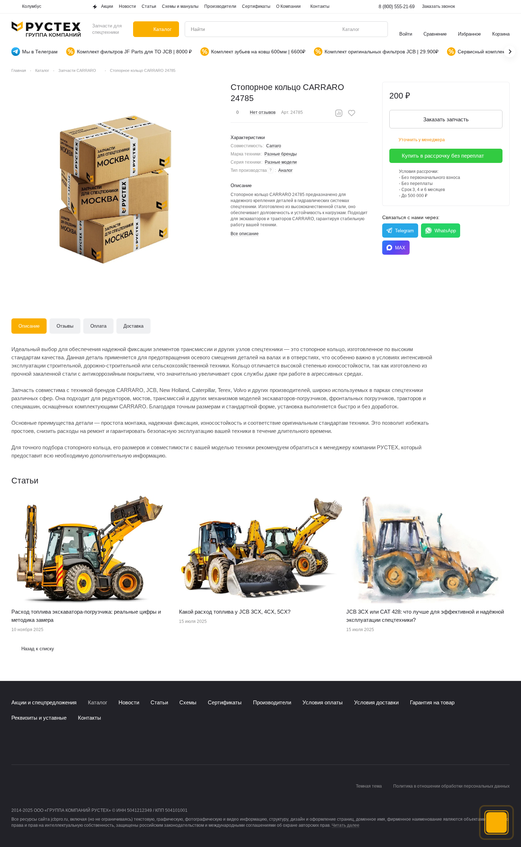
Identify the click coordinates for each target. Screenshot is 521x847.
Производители (272, 702)
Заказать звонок (438, 6)
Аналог (285, 170)
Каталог (97, 702)
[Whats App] (44, 743)
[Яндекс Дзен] (58, 743)
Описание (29, 326)
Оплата (98, 326)
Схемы (187, 702)
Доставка (133, 326)
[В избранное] (351, 113)
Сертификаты (225, 702)
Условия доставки (376, 702)
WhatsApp (445, 230)
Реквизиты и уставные (39, 718)
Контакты (89, 718)
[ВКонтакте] (15, 743)
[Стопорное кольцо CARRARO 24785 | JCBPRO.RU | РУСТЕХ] (116, 187)
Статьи (159, 702)
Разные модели (281, 162)
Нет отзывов (262, 112)
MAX (400, 247)
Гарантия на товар (432, 702)
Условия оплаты (322, 702)
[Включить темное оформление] (505, 6)
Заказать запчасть (446, 119)
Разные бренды (280, 154)
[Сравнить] (338, 113)
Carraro (273, 145)
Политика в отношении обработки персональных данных (451, 786)
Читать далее (345, 825)
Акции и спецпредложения (44, 702)
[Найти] (378, 29)
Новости (129, 702)
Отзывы (65, 326)
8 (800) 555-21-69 (397, 6)
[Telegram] (30, 743)
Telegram (404, 230)
